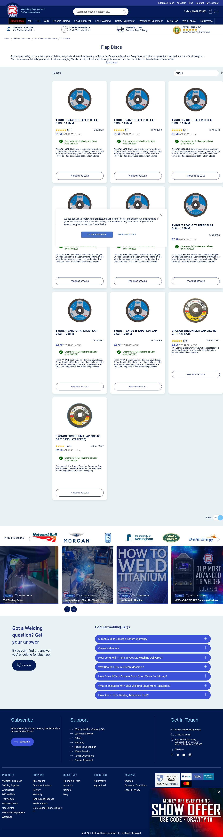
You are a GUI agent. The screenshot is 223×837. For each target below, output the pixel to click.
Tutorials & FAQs (71, 781)
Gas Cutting (8, 808)
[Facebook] (171, 755)
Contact (200, 3)
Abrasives (7, 817)
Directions (179, 749)
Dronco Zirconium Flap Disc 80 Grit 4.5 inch (194, 332)
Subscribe (25, 741)
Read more (111, 62)
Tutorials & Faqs (166, 3)
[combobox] (100, 11)
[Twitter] (177, 755)
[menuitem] (17, 21)
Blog (191, 3)
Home (6, 38)
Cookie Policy (99, 224)
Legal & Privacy (132, 790)
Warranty (79, 742)
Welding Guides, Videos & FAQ (90, 729)
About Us (181, 3)
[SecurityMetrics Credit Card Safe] (167, 786)
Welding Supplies (10, 785)
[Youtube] (184, 755)
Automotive (100, 781)
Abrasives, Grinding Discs (46, 38)
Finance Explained (84, 760)
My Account (213, 3)
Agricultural (100, 785)
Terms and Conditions (136, 785)
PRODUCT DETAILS (80, 176)
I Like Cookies (97, 234)
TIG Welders (8, 799)
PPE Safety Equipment (13, 812)
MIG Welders (8, 794)
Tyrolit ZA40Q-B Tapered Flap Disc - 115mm (77, 121)
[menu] (111, 21)
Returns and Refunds (85, 747)
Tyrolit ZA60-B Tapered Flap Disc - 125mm (192, 227)
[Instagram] (190, 755)
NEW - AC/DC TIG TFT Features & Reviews (196, 600)
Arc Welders (8, 790)
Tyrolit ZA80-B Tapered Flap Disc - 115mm (192, 121)
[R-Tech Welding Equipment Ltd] (24, 10)
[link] (186, 812)
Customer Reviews (84, 733)
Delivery (78, 738)
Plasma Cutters (10, 803)
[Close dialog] (219, 792)
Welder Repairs (82, 751)
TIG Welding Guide (13, 600)
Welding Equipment (22, 38)
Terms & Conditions (84, 755)
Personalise (127, 234)
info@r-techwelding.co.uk (188, 729)
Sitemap (129, 781)
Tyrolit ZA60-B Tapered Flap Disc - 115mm (134, 121)
